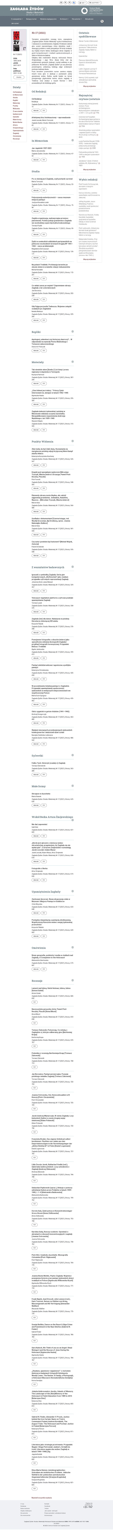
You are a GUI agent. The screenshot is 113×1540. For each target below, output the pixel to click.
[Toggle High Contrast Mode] (61, 2)
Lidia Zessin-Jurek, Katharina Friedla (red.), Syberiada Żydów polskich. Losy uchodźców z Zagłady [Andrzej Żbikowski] (50, 1166)
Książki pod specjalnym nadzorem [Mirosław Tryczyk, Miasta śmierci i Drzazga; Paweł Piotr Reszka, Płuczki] (51, 474)
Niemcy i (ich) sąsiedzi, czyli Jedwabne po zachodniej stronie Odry (88, 80)
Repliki (15, 100)
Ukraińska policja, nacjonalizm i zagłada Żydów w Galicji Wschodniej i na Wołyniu (89, 132)
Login (83, 3)
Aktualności (89, 19)
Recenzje (16, 139)
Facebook (47, 1506)
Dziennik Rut (83, 56)
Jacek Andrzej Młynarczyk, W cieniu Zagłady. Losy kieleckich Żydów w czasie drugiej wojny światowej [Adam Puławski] (52, 1118)
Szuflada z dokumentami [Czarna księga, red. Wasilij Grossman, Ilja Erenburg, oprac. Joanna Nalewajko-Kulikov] (51, 521)
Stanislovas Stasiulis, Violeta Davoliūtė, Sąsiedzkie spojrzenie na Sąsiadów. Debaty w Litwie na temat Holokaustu (89, 219)
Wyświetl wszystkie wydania (42, 1498)
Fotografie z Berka (39, 868)
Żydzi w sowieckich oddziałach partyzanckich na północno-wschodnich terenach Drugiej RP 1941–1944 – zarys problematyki (52, 243)
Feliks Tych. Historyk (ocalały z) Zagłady (48, 763)
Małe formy (17, 119)
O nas (22, 1504)
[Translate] (74, 2)
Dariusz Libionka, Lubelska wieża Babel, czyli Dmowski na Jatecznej (89, 195)
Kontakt (46, 1504)
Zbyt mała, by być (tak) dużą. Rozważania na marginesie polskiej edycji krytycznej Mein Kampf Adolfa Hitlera (52, 451)
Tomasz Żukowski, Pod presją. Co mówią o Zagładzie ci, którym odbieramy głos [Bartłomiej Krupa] (52, 1032)
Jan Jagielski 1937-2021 (42, 148)
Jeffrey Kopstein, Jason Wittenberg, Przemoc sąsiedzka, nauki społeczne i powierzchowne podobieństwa (89, 206)
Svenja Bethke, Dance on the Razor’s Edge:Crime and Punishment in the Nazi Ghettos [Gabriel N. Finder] (52, 1327)
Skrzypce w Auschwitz (41, 794)
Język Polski (95, 3)
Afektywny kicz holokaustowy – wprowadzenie (51, 117)
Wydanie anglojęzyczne (48, 19)
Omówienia (17, 136)
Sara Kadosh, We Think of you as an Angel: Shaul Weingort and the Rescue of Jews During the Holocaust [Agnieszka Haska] (52, 1350)
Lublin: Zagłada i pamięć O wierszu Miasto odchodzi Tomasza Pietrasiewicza (88, 71)
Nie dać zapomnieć (39, 824)
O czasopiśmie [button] (16, 19)
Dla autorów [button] (76, 19)
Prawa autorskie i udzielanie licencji (55, 1513)
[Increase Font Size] (65, 2)
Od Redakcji (17, 92)
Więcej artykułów (89, 86)
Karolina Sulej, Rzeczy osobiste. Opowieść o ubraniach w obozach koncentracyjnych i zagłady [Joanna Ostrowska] (52, 1234)
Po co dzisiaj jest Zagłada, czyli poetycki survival (52, 179)
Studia (15, 97)
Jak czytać (15, 23)
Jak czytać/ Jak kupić (50, 1511)
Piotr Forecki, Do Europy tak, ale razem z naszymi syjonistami (88, 186)
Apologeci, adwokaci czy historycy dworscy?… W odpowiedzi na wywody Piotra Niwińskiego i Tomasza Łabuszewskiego (52, 341)
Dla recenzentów (25, 1515)
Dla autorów (24, 1513)
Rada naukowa (25, 1508)
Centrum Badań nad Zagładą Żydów (59, 1525)
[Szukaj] (102, 21)
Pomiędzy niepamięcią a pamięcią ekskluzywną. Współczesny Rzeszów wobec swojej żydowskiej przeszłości (52, 922)
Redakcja (23, 1506)
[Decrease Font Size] (69, 2)
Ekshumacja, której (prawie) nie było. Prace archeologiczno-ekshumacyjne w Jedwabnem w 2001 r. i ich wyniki (89, 108)
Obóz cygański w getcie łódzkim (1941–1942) (50, 711)
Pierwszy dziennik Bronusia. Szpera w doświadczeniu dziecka (88, 62)
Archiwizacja (48, 1515)
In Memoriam (18, 95)
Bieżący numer (31, 19)
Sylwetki (16, 117)
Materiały (16, 103)
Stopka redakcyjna (26, 1511)
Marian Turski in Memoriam (88, 41)
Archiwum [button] (63, 19)
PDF (44, 110)
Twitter (46, 1508)
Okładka (18, 77)
